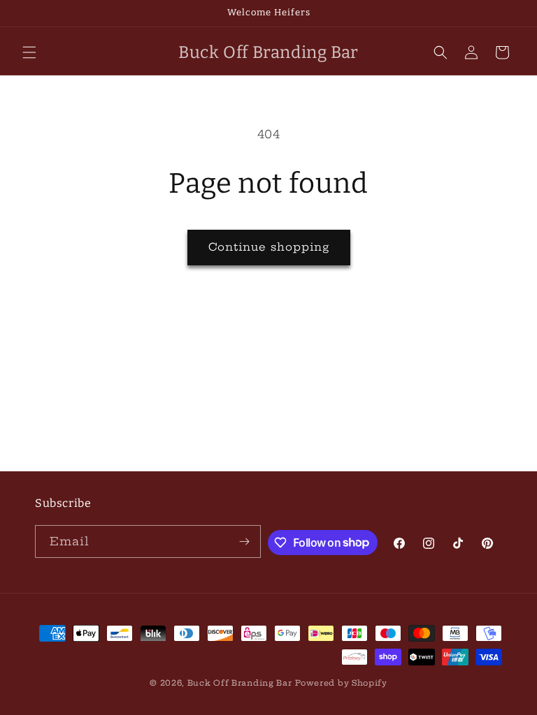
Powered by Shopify (341, 683)
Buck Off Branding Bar (239, 683)
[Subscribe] (244, 541)
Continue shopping (268, 246)
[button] (29, 52)
